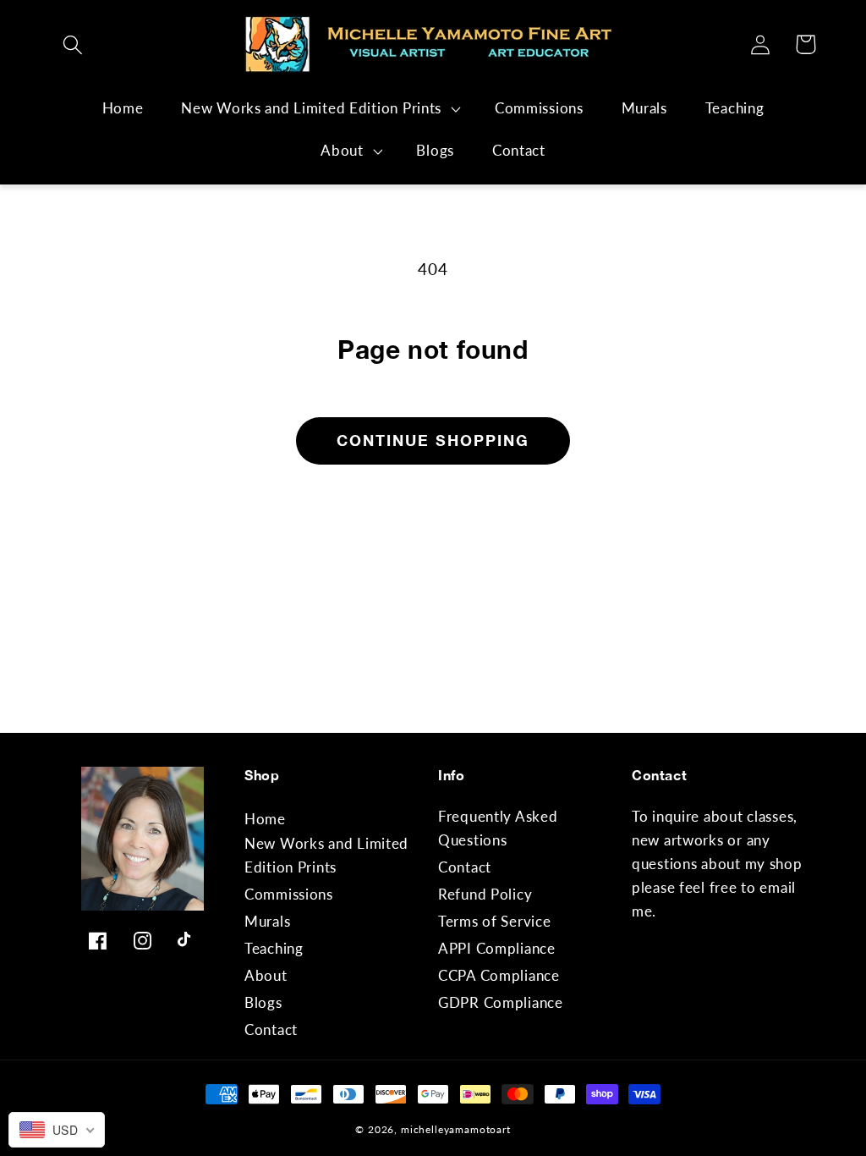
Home (265, 819)
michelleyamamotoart (456, 1129)
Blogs (263, 1002)
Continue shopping (433, 440)
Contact (271, 1029)
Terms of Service (494, 921)
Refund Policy (485, 894)
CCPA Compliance (499, 975)
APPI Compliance (497, 948)
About (342, 150)
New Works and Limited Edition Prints (311, 108)
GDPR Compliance (500, 1002)
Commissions (288, 894)
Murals (267, 921)
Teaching (274, 948)
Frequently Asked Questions (498, 828)
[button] (73, 44)
